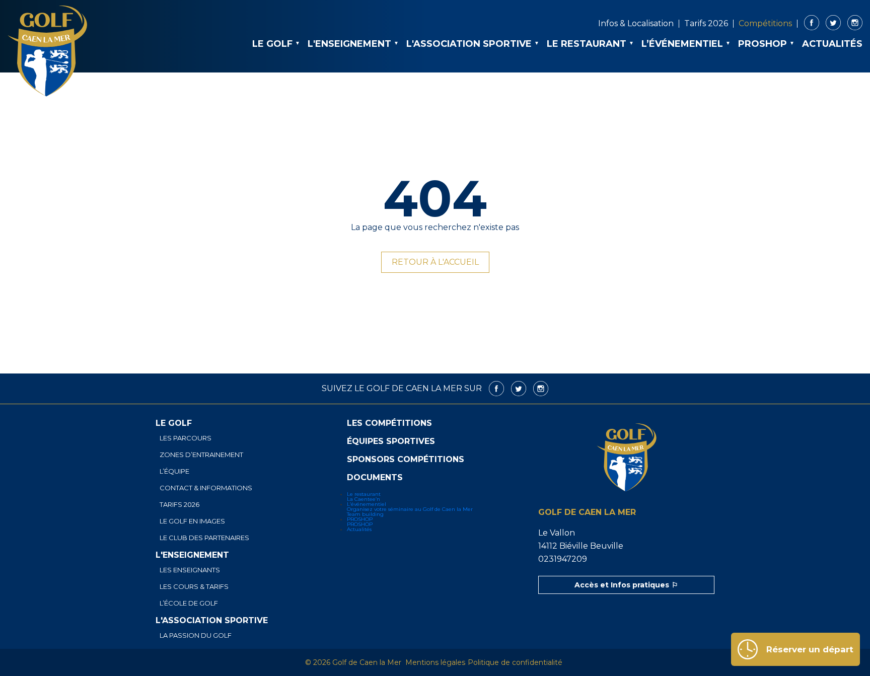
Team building (365, 514)
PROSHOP (762, 43)
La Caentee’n (363, 499)
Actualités (832, 43)
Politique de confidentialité (515, 662)
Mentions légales (435, 662)
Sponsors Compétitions (405, 460)
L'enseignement (349, 43)
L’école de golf (189, 603)
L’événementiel (682, 43)
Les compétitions (389, 423)
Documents (375, 478)
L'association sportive (469, 43)
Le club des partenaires (204, 538)
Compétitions (765, 23)
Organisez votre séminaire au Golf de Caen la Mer (410, 509)
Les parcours (185, 438)
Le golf (272, 43)
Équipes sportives (391, 441)
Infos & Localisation (636, 23)
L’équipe (174, 471)
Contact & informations (206, 488)
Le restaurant (586, 43)
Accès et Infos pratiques (621, 584)
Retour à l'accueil (435, 262)
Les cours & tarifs (194, 586)
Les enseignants (190, 570)
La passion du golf (196, 635)
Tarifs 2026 (706, 23)
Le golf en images (192, 521)
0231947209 (562, 559)
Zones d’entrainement (201, 455)
